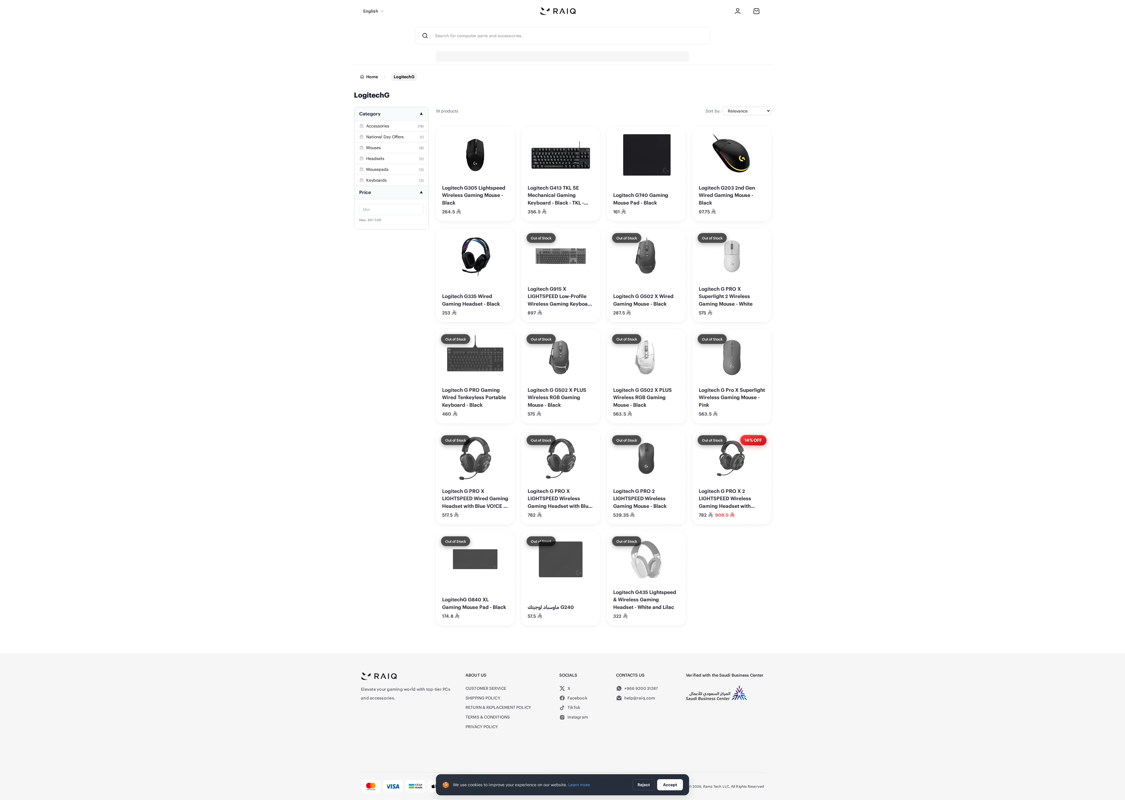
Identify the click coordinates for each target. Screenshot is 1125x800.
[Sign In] (737, 11)
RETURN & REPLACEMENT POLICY (498, 707)
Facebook (577, 697)
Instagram (577, 716)
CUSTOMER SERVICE (486, 688)
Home (372, 76)
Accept (670, 784)
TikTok (574, 707)
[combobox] (572, 35)
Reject (644, 784)
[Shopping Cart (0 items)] (756, 11)
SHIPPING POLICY (483, 697)
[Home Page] (558, 11)
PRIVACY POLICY (482, 726)
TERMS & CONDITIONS (488, 716)
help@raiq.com (639, 697)
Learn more (579, 784)
